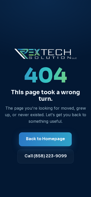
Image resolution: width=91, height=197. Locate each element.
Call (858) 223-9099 (46, 156)
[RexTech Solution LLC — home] (45, 54)
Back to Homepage (45, 138)
